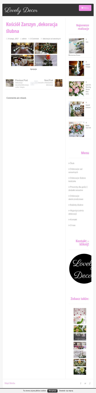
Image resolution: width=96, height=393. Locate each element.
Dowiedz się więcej (66, 391)
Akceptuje (52, 391)
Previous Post (22, 83)
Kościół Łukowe (88, 106)
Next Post (45, 82)
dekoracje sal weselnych (52, 39)
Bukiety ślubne (76, 205)
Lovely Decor (21, 10)
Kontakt (73, 220)
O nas (72, 225)
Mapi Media (10, 383)
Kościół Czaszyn (88, 65)
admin (24, 39)
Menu (86, 8)
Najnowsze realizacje (82, 27)
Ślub (72, 163)
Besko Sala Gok (88, 126)
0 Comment (34, 39)
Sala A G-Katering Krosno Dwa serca (88, 89)
